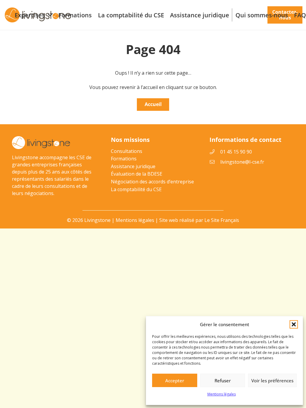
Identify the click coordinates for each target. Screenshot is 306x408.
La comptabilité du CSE (136, 189)
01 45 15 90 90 (236, 151)
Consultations (126, 151)
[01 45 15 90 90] (214, 151)
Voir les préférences (272, 381)
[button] (294, 324)
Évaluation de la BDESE (136, 174)
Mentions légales (221, 394)
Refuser (223, 381)
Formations (124, 158)
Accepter (174, 381)
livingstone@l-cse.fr (242, 162)
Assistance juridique (133, 166)
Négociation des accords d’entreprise (152, 181)
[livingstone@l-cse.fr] (214, 161)
